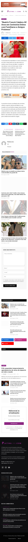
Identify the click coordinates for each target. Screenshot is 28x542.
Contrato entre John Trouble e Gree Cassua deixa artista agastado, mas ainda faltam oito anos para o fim (13, 194)
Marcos (4, 518)
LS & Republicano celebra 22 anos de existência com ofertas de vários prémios (14, 521)
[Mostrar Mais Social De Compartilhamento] (25, 38)
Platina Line (8, 32)
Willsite (19, 538)
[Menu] (2, 11)
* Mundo (4, 365)
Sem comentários (13, 34)
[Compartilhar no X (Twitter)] (12, 38)
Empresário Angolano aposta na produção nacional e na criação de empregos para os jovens (14, 515)
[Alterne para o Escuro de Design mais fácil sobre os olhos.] (24, 11)
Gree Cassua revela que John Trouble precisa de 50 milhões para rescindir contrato (17, 323)
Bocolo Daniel (6, 524)
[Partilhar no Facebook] (5, 38)
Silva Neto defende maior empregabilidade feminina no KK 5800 (17, 331)
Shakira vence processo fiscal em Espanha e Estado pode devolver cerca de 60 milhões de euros (18, 400)
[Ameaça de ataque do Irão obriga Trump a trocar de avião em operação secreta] (5, 392)
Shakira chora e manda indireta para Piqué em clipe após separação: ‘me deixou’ (14, 509)
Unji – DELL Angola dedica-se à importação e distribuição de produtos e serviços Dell (12, 526)
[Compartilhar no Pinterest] (20, 38)
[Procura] (26, 11)
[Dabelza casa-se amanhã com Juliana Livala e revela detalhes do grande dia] (14, 162)
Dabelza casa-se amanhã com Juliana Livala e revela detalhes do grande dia (18, 305)
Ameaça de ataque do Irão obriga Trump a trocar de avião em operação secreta (18, 392)
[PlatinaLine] (14, 11)
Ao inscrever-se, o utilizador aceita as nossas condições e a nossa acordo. (14, 428)
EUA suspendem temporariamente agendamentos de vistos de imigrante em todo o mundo (13, 370)
